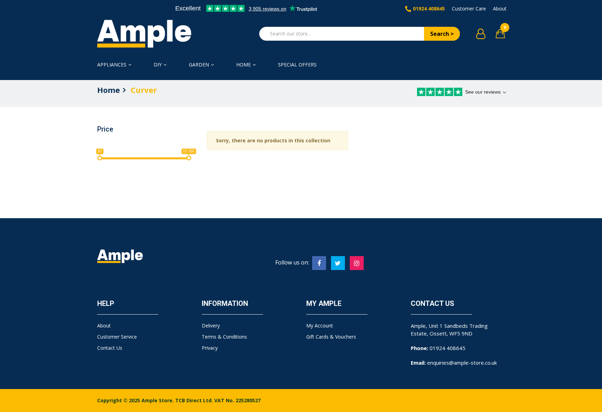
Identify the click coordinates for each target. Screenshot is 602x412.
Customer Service (117, 336)
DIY (158, 64)
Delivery (211, 325)
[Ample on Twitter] (338, 263)
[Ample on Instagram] (357, 263)
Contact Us (109, 347)
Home (243, 64)
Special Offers (297, 64)
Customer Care (469, 8)
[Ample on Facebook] (319, 263)
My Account (319, 325)
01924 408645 (429, 8)
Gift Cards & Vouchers (331, 336)
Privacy (210, 347)
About (500, 8)
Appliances (111, 64)
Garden (199, 64)
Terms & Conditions (224, 336)
